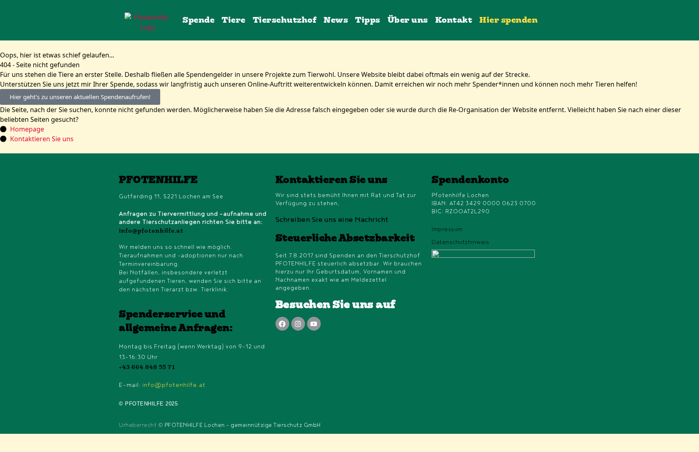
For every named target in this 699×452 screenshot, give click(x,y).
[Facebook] (282, 324)
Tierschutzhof (285, 21)
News (336, 21)
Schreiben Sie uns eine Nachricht (331, 220)
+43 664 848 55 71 (147, 368)
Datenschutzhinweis (460, 242)
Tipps (367, 21)
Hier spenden (508, 21)
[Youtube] (314, 324)
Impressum (447, 229)
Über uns (408, 21)
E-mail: (162, 385)
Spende (198, 21)
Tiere (234, 21)
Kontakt (453, 21)
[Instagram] (298, 324)
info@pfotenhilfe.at (151, 231)
